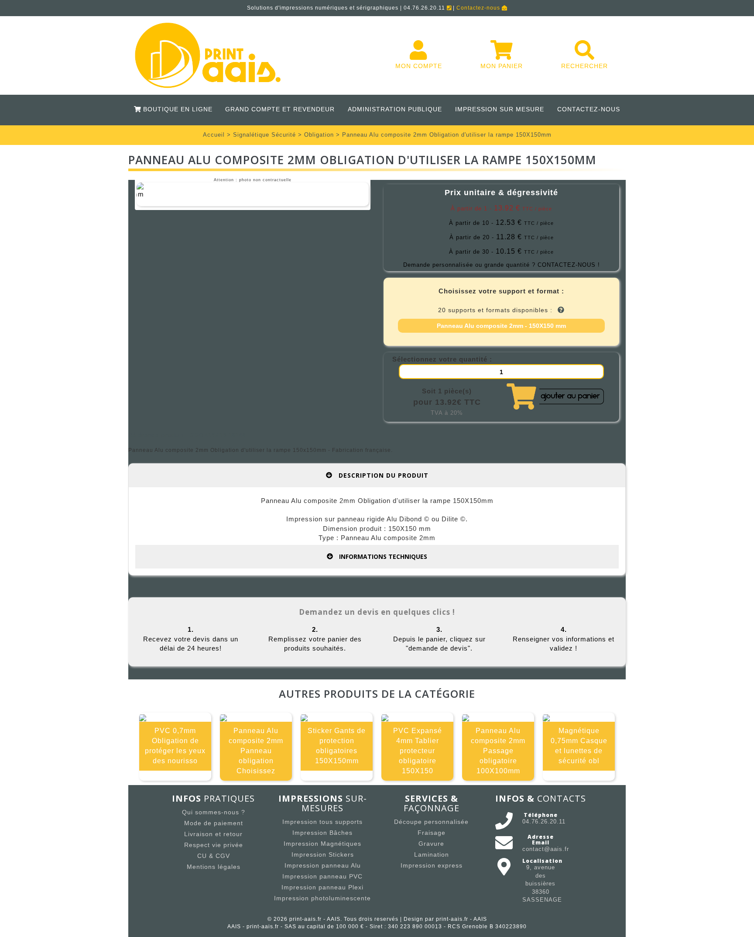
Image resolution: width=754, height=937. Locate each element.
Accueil (214, 134)
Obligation (319, 134)
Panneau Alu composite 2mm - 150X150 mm (501, 325)
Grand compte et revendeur (280, 109)
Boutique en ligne (176, 109)
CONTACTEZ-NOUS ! (569, 265)
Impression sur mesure (499, 109)
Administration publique (395, 109)
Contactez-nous (479, 8)
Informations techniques (382, 556)
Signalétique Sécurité (264, 134)
